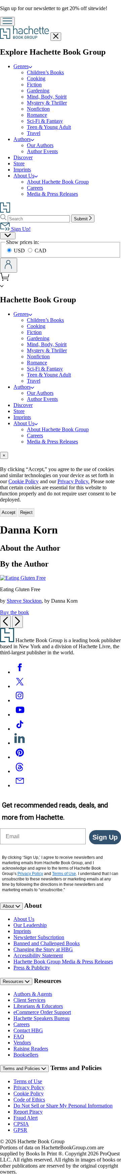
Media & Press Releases (52, 194)
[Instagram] (19, 700)
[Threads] (19, 771)
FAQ (18, 1036)
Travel (33, 133)
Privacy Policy (28, 1087)
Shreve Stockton (24, 601)
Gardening (38, 90)
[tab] (60, 455)
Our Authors (40, 145)
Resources (14, 981)
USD (20, 250)
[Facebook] (19, 672)
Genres (21, 66)
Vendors (22, 1042)
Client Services (29, 1000)
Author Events (42, 151)
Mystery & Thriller (47, 103)
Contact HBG (28, 1030)
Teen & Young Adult (49, 127)
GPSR (20, 1130)
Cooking (36, 78)
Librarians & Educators (38, 1006)
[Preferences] (7, 235)
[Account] (8, 265)
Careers (35, 188)
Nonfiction (38, 109)
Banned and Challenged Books (46, 943)
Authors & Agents (32, 994)
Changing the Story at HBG (43, 949)
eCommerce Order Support (42, 1012)
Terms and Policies (22, 1068)
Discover (23, 157)
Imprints (22, 169)
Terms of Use (27, 1081)
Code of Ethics (29, 1099)
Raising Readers (30, 1048)
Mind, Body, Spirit (47, 97)
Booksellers (25, 1055)
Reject (26, 512)
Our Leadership (30, 925)
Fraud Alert (25, 1118)
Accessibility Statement (38, 955)
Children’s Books (45, 72)
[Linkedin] (19, 743)
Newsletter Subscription (38, 937)
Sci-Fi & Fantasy (45, 121)
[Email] (19, 785)
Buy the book (14, 612)
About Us (23, 176)
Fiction (34, 84)
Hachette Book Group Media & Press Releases (63, 961)
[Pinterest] (19, 757)
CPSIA (21, 1124)
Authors (22, 139)
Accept (8, 512)
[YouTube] (19, 714)
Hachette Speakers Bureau (41, 1018)
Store (19, 163)
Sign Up (105, 837)
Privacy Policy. (73, 481)
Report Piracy (28, 1112)
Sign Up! (20, 229)
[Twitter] (19, 686)
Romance (37, 115)
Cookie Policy (23, 481)
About (9, 906)
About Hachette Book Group (58, 182)
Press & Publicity (31, 968)
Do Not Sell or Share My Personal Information (63, 1106)
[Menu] (7, 21)
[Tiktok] (19, 729)
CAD (40, 250)
